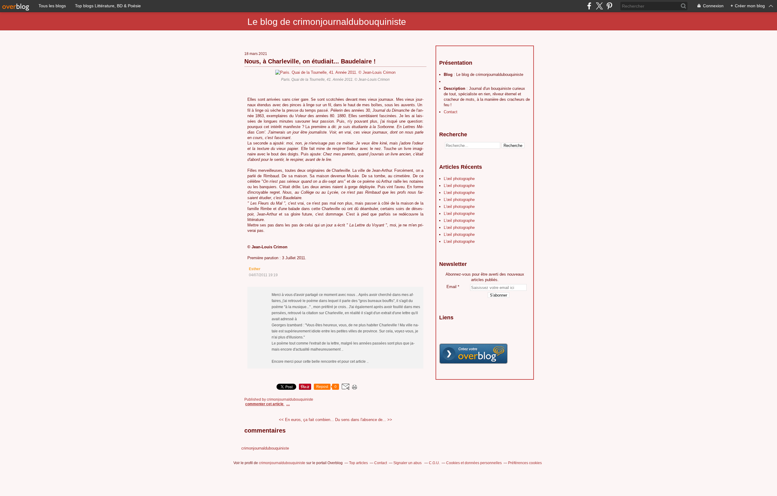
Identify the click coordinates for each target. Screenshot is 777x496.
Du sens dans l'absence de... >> (363, 419)
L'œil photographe (459, 178)
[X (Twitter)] (599, 5)
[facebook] (589, 5)
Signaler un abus (407, 463)
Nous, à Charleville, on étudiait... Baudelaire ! (310, 61)
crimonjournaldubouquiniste (265, 448)
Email (451, 286)
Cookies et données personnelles (474, 463)
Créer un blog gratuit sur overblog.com (473, 353)
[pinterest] (609, 5)
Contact (450, 112)
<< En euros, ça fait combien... (306, 419)
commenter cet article (264, 404)
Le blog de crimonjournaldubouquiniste (326, 22)
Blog (448, 74)
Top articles (358, 463)
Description (455, 88)
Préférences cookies (525, 463)
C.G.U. (434, 463)
